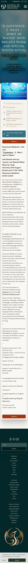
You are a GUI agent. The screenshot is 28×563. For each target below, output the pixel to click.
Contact (14, 498)
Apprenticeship (14, 482)
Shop (14, 467)
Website (14, 141)
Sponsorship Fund (14, 506)
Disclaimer (14, 520)
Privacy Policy (14, 511)
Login (14, 470)
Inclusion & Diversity (14, 504)
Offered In (9, 117)
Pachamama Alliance (14, 508)
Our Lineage (14, 494)
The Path (14, 465)
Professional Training (14, 484)
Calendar (14, 458)
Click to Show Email (11, 126)
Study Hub (14, 480)
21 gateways (8, 152)
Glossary (14, 522)
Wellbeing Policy (14, 518)
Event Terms (14, 513)
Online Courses (14, 487)
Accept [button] (17, 560)
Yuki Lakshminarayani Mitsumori (14, 103)
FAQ (14, 496)
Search (14, 491)
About (14, 463)
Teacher (8, 102)
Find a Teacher (14, 460)
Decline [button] (4, 560)
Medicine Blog (14, 489)
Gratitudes (14, 474)
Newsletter (16, 1)
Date (7, 106)
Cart (14, 472)
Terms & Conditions (14, 515)
